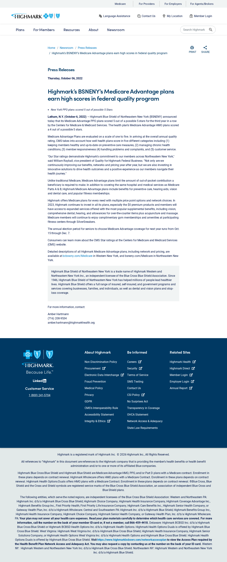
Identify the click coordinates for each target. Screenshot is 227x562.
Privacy (89, 395)
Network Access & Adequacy (145, 421)
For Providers (147, 4)
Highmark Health (180, 362)
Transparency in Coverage (143, 408)
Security (132, 368)
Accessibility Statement (99, 414)
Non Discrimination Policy (101, 362)
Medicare (120, 4)
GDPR (88, 401)
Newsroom (66, 48)
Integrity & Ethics (95, 421)
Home (51, 48)
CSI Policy (133, 395)
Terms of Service (137, 375)
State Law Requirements (142, 428)
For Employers (173, 4)
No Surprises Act (137, 401)
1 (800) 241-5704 (39, 395)
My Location (174, 16)
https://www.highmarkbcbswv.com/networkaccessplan (131, 539)
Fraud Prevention (95, 381)
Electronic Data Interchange (102, 375)
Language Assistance (116, 16)
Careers (132, 362)
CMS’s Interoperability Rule (101, 408)
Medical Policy (94, 388)
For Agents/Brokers (202, 4)
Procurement (93, 368)
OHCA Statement (137, 414)
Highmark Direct (180, 368)
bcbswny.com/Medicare (77, 256)
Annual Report (178, 388)
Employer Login (179, 381)
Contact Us (148, 16)
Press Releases (87, 48)
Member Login (203, 16)
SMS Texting (135, 381)
